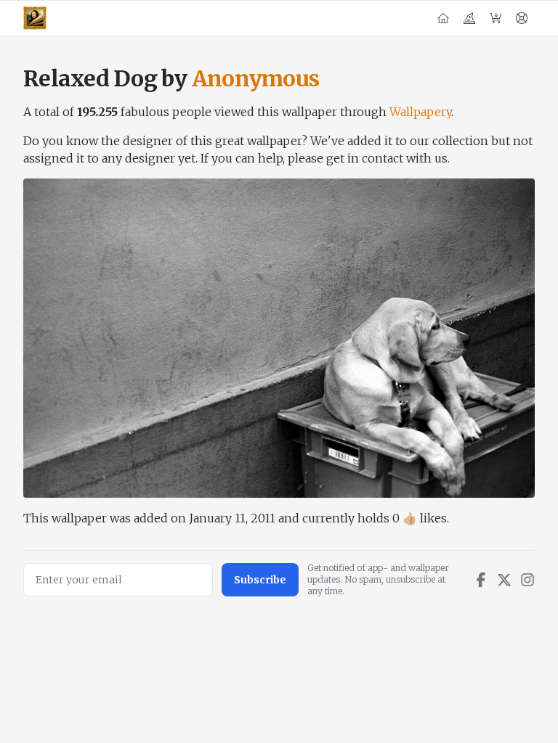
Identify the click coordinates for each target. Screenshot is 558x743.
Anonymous (255, 78)
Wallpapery (420, 111)
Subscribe (260, 579)
